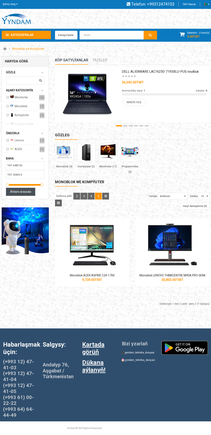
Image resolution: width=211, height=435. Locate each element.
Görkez (194, 196)
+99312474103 (160, 4)
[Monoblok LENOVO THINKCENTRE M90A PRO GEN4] (172, 244)
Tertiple (153, 196)
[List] (105, 196)
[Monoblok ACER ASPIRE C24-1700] (92, 244)
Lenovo (19, 140)
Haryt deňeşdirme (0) (195, 206)
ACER (18, 149)
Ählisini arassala (20, 191)
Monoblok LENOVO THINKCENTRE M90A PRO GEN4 (172, 275)
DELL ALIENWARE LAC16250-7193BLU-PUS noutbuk (160, 72)
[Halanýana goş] (89, 264)
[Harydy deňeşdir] (96, 264)
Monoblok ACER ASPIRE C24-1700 (92, 275)
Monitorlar (21, 97)
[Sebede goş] (82, 264)
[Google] (184, 347)
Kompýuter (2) (86, 166)
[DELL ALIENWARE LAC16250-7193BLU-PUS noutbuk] (87, 94)
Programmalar (24, 124)
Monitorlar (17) (108, 166)
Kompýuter (21, 115)
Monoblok (20, 106)
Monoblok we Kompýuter (28, 49)
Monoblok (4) (64, 166)
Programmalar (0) (130, 169)
